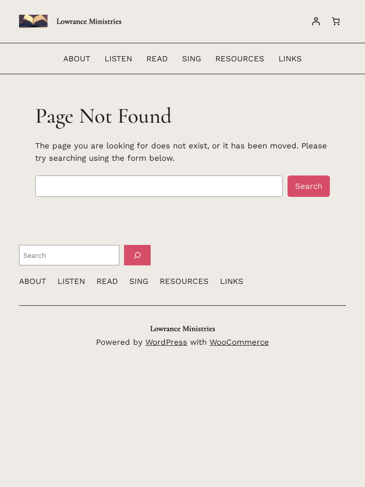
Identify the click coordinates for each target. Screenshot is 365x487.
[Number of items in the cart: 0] (336, 21)
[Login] (316, 21)
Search (308, 186)
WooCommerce (239, 342)
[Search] (137, 255)
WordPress (166, 342)
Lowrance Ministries (89, 21)
